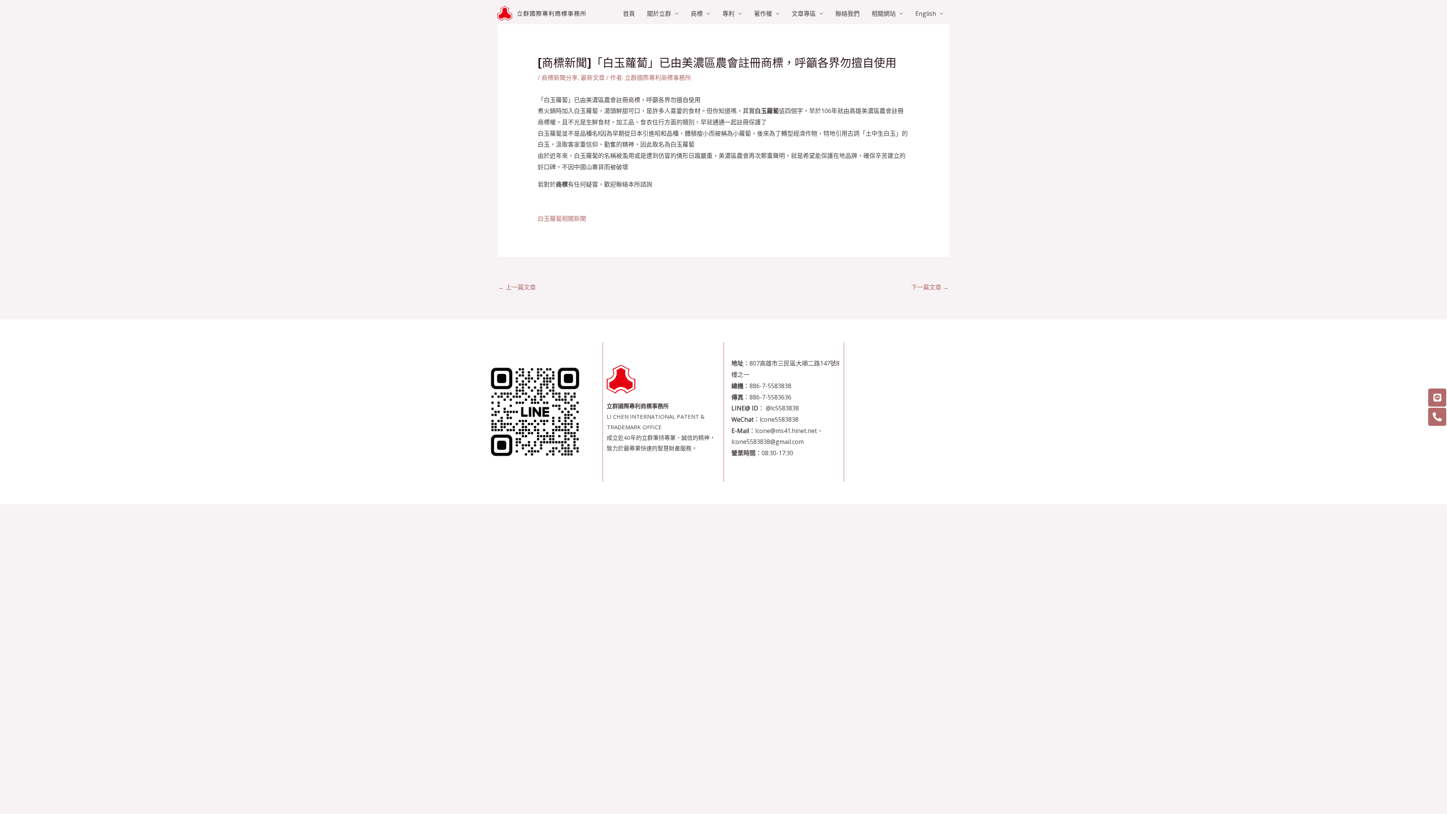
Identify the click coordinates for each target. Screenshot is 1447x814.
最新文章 (593, 77)
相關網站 (884, 13)
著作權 (763, 13)
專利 (728, 13)
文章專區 (804, 13)
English (925, 13)
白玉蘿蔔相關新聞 (562, 218)
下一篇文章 (930, 287)
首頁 (629, 13)
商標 (697, 13)
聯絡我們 (847, 13)
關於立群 (659, 13)
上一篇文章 (517, 287)
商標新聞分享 (559, 77)
